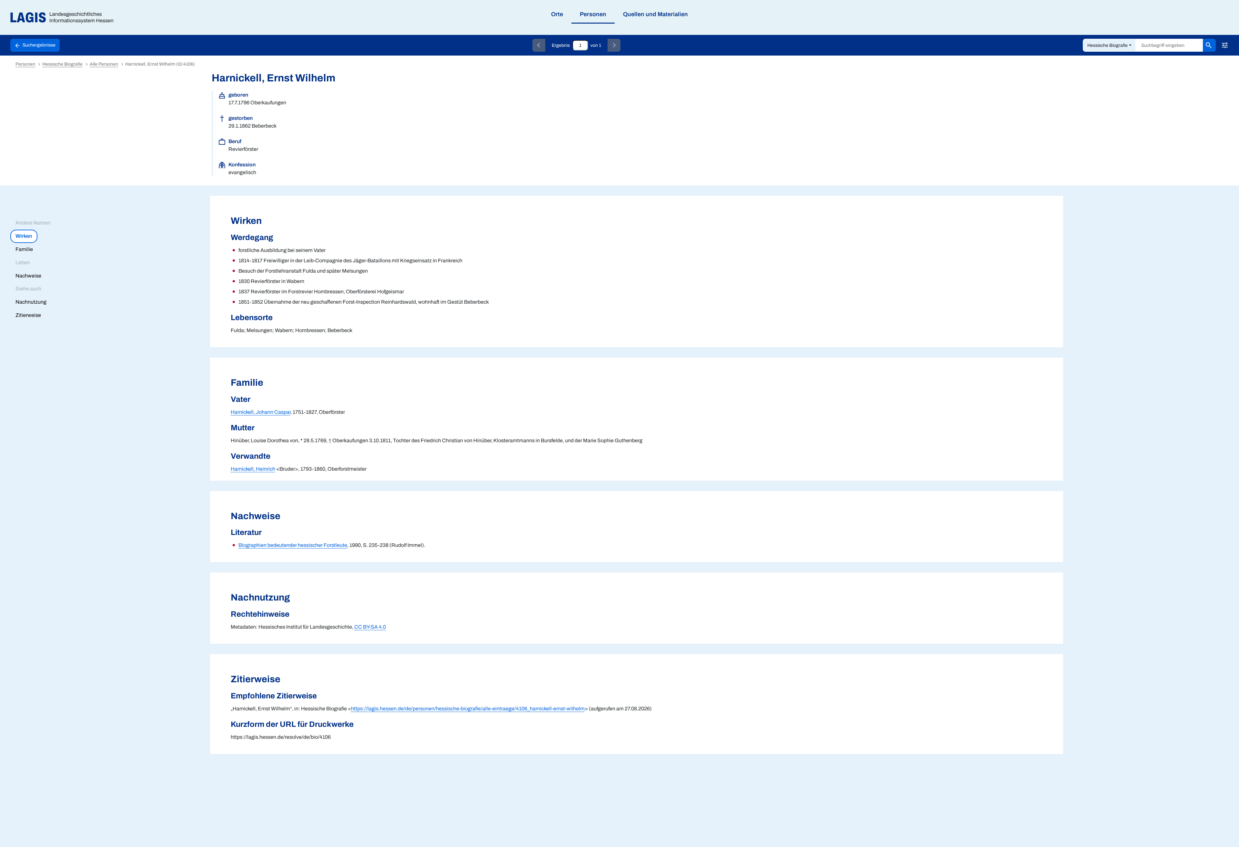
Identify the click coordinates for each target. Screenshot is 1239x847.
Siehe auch (28, 288)
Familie (24, 249)
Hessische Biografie (1107, 45)
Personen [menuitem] (593, 14)
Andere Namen (32, 222)
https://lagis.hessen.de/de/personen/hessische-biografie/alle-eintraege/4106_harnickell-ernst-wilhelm (468, 708)
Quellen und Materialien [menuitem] (655, 14)
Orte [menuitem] (557, 14)
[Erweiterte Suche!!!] (1225, 45)
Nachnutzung (30, 302)
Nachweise (28, 275)
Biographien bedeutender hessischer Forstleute (292, 545)
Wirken (23, 236)
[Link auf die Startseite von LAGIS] (64, 17)
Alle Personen (104, 64)
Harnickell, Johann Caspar (260, 412)
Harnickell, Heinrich (253, 469)
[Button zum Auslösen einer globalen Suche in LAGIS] (1209, 45)
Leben (22, 262)
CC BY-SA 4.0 (370, 627)
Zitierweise (28, 315)
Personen (25, 64)
